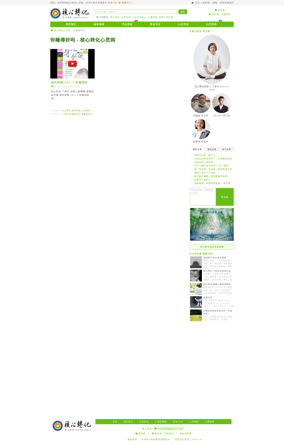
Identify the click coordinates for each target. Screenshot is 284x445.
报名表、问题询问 (221, 14)
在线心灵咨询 (166, 17)
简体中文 (112, 2)
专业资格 (127, 24)
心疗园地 (211, 24)
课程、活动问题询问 (223, 2)
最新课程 (99, 24)
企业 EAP (178, 421)
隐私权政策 (186, 433)
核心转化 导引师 (201, 31)
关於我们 (71, 24)
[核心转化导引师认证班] (212, 240)
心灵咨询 (126, 17)
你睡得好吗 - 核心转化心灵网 (82, 40)
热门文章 (226, 149)
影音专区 (155, 24)
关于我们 (66, 110)
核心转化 (115, 17)
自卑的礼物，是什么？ (206, 155)
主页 (197, 2)
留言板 (206, 2)
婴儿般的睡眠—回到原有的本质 (210, 176)
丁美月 (65, 114)
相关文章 (212, 149)
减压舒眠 (76, 110)
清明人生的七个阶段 (205, 172)
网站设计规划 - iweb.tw (188, 439)
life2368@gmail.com (170, 428)
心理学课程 (161, 421)
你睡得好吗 (79, 30)
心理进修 (152, 17)
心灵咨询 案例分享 (202, 253)
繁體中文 (126, 2)
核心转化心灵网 (69, 13)
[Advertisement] (119, 148)
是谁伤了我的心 (202, 179)
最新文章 (197, 149)
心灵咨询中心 (139, 17)
